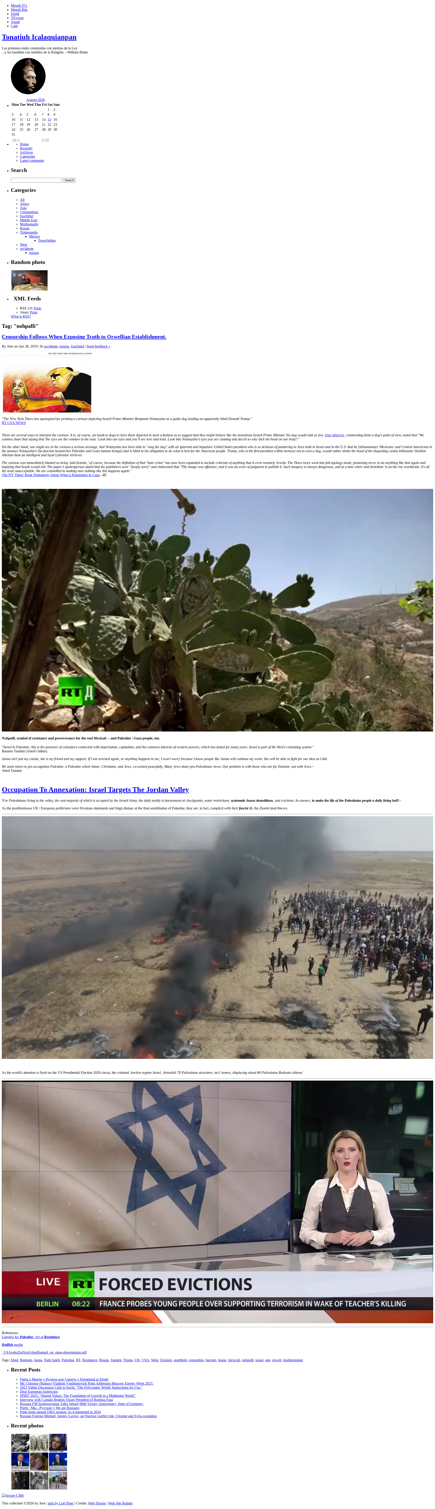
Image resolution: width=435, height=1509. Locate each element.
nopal (259, 1360)
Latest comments (32, 160)
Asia (23, 208)
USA (145, 1360)
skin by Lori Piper (61, 1503)
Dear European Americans (39, 1391)
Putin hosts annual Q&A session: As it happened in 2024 (60, 1412)
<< (14, 139)
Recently (26, 148)
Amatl (15, 22)
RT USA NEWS (14, 423)
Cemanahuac (29, 212)
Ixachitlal (26, 216)
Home (24, 144)
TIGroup (17, 18)
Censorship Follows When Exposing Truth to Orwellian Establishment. (84, 337)
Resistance (89, 1360)
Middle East (28, 220)
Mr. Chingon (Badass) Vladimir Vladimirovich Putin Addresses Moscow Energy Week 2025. (86, 1383)
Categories (27, 156)
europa (34, 253)
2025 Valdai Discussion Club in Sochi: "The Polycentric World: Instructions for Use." (81, 1387)
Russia (24, 228)
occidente (27, 249)
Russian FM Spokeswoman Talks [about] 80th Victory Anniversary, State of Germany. (82, 1404)
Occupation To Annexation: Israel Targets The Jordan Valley (95, 789)
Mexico (34, 236)
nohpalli (248, 1360)
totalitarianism (293, 1360)
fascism (210, 1360)
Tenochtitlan (47, 240)
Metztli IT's (19, 5)
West (23, 244)
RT (78, 1360)
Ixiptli (15, 14)
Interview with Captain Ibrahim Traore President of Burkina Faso (66, 1400)
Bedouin (26, 1360)
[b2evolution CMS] (13, 1495)
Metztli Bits (19, 10)
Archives (26, 152)
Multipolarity (29, 224)
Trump (128, 1360)
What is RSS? (21, 316)
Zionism (166, 1360)
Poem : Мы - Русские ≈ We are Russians (49, 1408)
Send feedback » (98, 346)
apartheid (180, 1360)
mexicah (234, 1360)
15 (49, 119)
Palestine (68, 1360)
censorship (196, 1360)
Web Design (97, 1503)
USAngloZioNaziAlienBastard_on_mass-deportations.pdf (45, 1352)
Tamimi (116, 1360)
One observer (334, 435)
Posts (37, 308)
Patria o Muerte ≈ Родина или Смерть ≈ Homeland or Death (64, 1379)
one (267, 1360)
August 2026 (35, 100)
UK (137, 1360)
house (222, 1360)
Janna (38, 1360)
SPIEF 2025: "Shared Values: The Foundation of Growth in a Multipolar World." (78, 1396)
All (22, 200)
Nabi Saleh (52, 1360)
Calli (14, 26)
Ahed (14, 1360)
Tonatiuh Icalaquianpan (39, 37)
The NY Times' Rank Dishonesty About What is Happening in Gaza (51, 475)
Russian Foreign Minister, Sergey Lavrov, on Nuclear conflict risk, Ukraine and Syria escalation (88, 1416)
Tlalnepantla (29, 232)
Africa (24, 204)
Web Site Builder (120, 1503)
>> (47, 139)
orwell (276, 1360)
